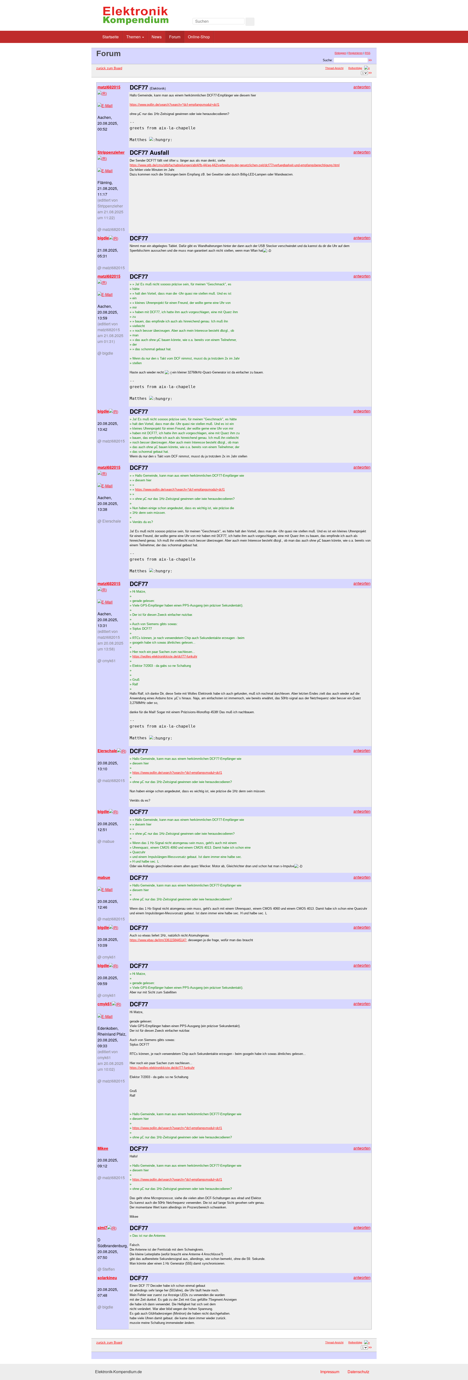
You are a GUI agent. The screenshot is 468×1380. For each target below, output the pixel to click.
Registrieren (355, 52)
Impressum (329, 1371)
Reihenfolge (355, 68)
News (157, 37)
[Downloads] (350, 22)
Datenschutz (358, 1371)
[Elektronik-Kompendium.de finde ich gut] (361, 22)
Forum (174, 37)
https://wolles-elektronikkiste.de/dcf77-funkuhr (164, 656)
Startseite (110, 37)
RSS (367, 52)
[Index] (339, 22)
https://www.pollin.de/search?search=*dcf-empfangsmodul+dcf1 (174, 104)
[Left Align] (249, 22)
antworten (361, 87)
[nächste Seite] (367, 68)
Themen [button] (134, 37)
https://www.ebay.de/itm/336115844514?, (158, 940)
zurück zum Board (109, 68)
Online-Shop (199, 37)
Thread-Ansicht (334, 68)
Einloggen (340, 52)
